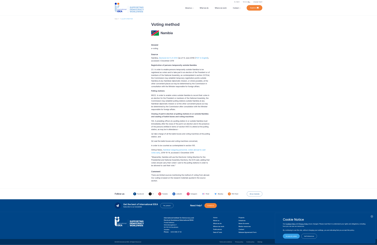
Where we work (221, 8)
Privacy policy (239, 242)
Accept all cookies (291, 236)
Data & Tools (217, 232)
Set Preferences (309, 236)
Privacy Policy (303, 224)
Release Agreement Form (248, 232)
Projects (241, 218)
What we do (204, 8)
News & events (244, 223)
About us (188, 8)
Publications (217, 229)
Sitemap (260, 242)
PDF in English (202, 58)
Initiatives (242, 220)
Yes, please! (167, 205)
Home (116, 18)
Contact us (210, 205)
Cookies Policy (291, 224)
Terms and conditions (225, 242)
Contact (236, 8)
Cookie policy (250, 242)
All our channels (254, 194)
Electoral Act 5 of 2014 (168, 58)
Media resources (245, 226)
